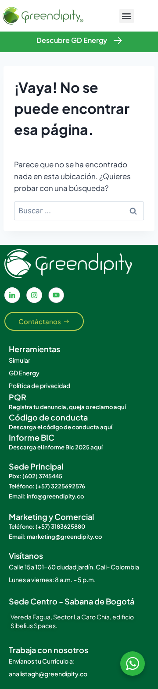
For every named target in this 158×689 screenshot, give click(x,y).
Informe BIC (31, 437)
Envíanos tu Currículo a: (42, 661)
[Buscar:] (79, 210)
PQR (17, 397)
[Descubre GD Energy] (118, 40)
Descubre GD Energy (71, 40)
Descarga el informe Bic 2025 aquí (56, 447)
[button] (126, 16)
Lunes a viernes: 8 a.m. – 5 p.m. (52, 579)
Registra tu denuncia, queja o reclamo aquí (67, 406)
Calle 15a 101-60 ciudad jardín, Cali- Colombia (74, 567)
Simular (19, 360)
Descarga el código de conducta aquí (60, 427)
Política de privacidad (39, 385)
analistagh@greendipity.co (48, 674)
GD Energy (24, 373)
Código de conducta (48, 417)
